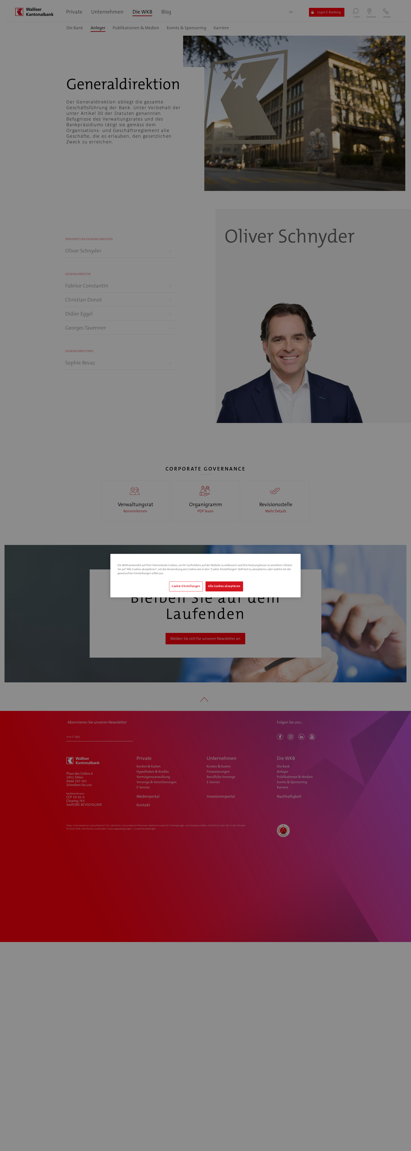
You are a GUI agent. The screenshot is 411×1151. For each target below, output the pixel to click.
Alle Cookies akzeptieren (224, 586)
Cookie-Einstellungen (186, 586)
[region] (205, 575)
